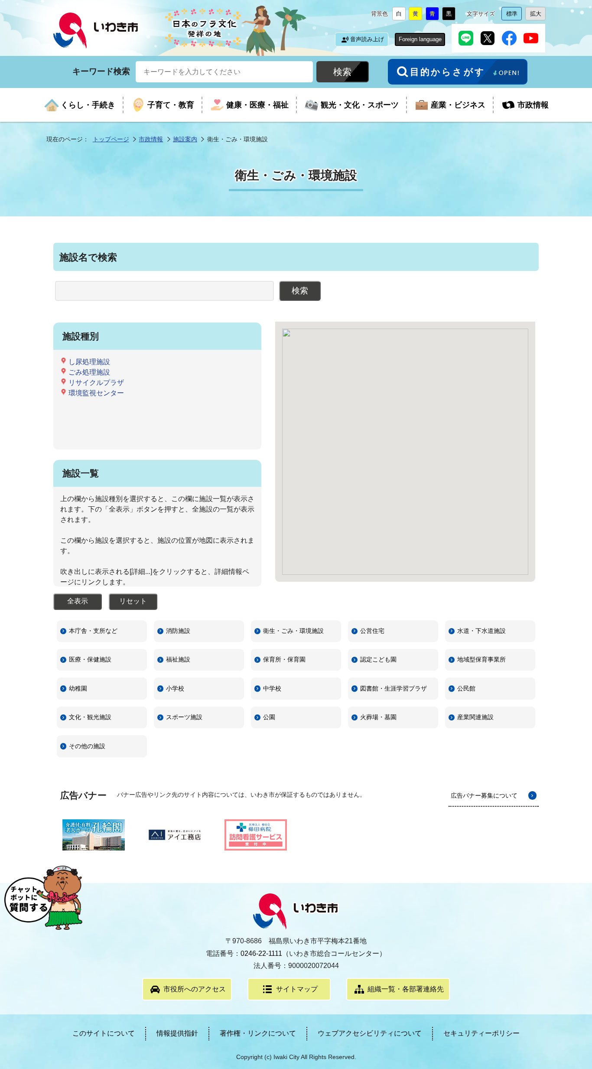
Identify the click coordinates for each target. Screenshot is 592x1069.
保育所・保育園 (284, 659)
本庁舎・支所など (93, 630)
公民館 (466, 688)
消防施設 (178, 630)
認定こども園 (378, 659)
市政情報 (151, 139)
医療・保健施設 (90, 659)
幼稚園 (78, 688)
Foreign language (420, 39)
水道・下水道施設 (481, 630)
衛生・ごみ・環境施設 (293, 630)
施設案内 (185, 139)
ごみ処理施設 (89, 372)
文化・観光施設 (90, 717)
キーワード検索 (101, 71)
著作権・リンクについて (258, 1033)
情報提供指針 (177, 1033)
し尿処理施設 (89, 361)
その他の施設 (87, 746)
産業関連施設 (475, 717)
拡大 (538, 15)
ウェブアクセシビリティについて (370, 1033)
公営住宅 (372, 630)
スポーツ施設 (184, 717)
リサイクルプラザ (96, 382)
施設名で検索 (88, 257)
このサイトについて (103, 1033)
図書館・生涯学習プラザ (393, 688)
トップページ (111, 139)
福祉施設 (178, 659)
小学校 (175, 688)
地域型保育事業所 (481, 659)
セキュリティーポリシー (481, 1033)
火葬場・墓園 (378, 717)
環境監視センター (96, 393)
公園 (269, 717)
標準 (514, 15)
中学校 (272, 688)
